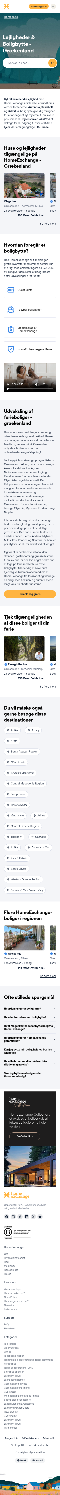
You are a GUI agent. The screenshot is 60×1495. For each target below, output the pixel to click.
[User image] (39, 192)
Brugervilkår (11, 1438)
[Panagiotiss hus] (24, 658)
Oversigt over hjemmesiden (30, 1452)
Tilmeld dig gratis (39, 6)
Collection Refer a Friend (17, 1387)
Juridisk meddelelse (38, 1445)
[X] (33, 1216)
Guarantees (10, 1391)
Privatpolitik (49, 1438)
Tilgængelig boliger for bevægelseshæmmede (28, 1359)
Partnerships (10, 1427)
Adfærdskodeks (30, 1438)
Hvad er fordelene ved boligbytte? (25, 1017)
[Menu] (53, 6)
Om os (7, 1351)
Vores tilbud (10, 1363)
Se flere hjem (48, 223)
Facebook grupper (14, 1355)
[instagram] (13, 1216)
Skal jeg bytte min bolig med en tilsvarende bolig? (23, 1075)
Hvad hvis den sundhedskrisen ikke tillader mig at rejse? (25, 1063)
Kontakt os (9, 1328)
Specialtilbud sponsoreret (17, 1399)
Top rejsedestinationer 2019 (18, 1367)
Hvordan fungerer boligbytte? (22, 1008)
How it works (11, 1411)
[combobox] (30, 63)
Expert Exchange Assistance (19, 1403)
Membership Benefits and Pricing (21, 1395)
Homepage (11, 16)
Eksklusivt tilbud (12, 1375)
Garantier (9, 1305)
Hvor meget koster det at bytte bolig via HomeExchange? (28, 1027)
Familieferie (10, 1344)
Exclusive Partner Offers (16, 1407)
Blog (6, 1262)
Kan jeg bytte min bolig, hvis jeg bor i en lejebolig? (28, 1051)
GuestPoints (10, 1297)
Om (6, 1254)
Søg (52, 63)
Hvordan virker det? (14, 1293)
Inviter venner (11, 1309)
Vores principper (13, 1289)
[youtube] (40, 1216)
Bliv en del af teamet (14, 1258)
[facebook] (6, 1216)
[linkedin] (26, 1216)
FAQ (6, 1324)
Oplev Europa (11, 1347)
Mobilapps (10, 1266)
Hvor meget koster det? (16, 1301)
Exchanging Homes (14, 1379)
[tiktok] (20, 1216)
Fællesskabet (11, 1270)
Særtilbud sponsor (14, 1371)
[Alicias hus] (24, 947)
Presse (7, 1274)
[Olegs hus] (24, 195)
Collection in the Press (15, 1383)
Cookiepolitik (17, 1445)
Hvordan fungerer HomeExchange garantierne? (25, 1039)
